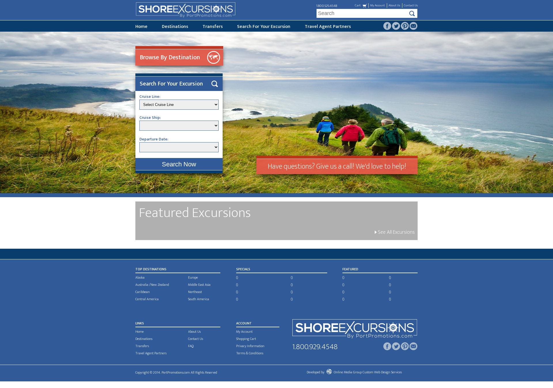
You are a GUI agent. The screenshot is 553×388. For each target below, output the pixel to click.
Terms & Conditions (249, 353)
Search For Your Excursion (263, 27)
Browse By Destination (170, 57)
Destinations (175, 27)
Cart (358, 5)
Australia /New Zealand (152, 285)
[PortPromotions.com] (354, 330)
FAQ (191, 346)
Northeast (195, 292)
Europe (193, 277)
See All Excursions (396, 232)
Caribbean (142, 292)
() (237, 277)
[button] (179, 164)
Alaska (140, 277)
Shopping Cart (246, 339)
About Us (394, 5)
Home (141, 27)
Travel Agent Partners (328, 27)
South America (198, 299)
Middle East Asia (199, 285)
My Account (377, 5)
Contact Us (411, 5)
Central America (147, 299)
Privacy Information (250, 346)
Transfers (212, 27)
